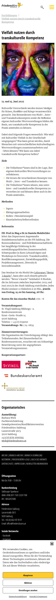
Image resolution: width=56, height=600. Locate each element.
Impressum (20, 463)
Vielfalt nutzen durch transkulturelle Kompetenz (21, 20)
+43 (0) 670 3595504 (13, 437)
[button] (52, 543)
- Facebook (6, 535)
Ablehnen (28, 582)
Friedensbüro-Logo (21, 459)
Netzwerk (6, 459)
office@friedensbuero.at (16, 523)
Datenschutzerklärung (18, 596)
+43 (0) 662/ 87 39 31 (13, 519)
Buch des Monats (39, 459)
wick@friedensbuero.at (14, 440)
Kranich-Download (33, 455)
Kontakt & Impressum (38, 596)
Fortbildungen (9, 15)
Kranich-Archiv (16, 455)
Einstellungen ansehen (28, 590)
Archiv (4, 455)
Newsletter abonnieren (37, 463)
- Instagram (6, 539)
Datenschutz (7, 463)
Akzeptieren (28, 575)
